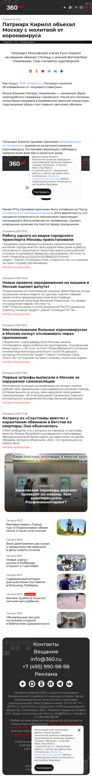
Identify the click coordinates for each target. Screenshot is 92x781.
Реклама (46, 674)
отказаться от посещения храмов (27, 213)
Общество (7, 42)
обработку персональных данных (48, 753)
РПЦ (16, 42)
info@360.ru (46, 659)
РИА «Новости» (30, 83)
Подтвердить (44, 768)
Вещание (46, 651)
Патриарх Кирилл (27, 42)
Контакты (46, 644)
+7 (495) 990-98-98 (46, 666)
